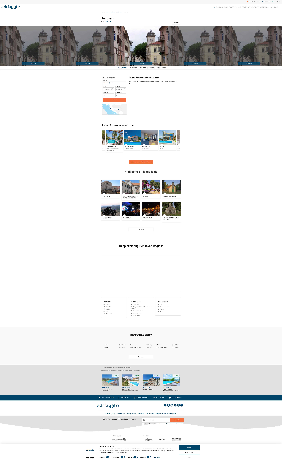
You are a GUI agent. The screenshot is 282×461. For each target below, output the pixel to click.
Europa (162, 309)
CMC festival (136, 315)
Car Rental (264, 7)
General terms (120, 414)
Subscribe (177, 420)
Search (115, 100)
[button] (273, 2)
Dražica (108, 304)
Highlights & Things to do (147, 67)
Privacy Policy (131, 414)
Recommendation (162, 67)
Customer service (267, 1)
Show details (157, 457)
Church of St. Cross (138, 311)
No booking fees (124, 397)
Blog (174, 414)
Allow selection (189, 452)
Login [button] (259, 1)
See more (141, 229)
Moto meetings (137, 313)
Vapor (161, 304)
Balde (161, 311)
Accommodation (222, 7)
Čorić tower (136, 304)
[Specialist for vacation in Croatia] (108, 405)
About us (107, 414)
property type (133, 67)
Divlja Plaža (109, 307)
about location (122, 67)
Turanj (131, 345)
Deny (189, 457)
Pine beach (109, 314)
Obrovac (159, 345)
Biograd (106, 347)
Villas (232, 7)
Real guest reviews (177, 397)
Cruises (254, 7)
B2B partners (149, 414)
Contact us (140, 414)
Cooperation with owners (163, 414)
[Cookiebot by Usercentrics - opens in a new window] (90, 458)
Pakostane (106, 345)
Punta (107, 311)
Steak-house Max (164, 307)
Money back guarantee (142, 397)
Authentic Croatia (243, 7)
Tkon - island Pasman (162, 347)
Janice (107, 309)
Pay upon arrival (160, 397)
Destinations (274, 7)
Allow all (189, 447)
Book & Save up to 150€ (107, 397)
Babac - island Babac (135, 347)
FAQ (113, 414)
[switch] (123, 457)
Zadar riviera (109, 21)
